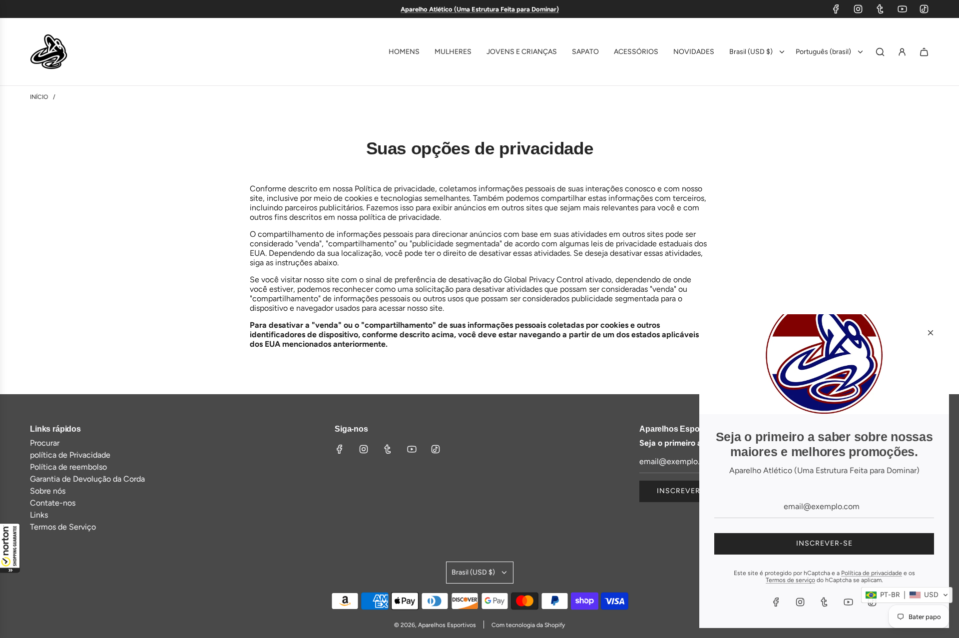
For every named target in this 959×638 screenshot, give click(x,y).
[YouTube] (902, 9)
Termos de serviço (790, 580)
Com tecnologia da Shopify (528, 625)
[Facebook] (836, 9)
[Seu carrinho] (924, 52)
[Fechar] (931, 333)
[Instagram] (858, 9)
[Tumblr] (880, 9)
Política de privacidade (871, 573)
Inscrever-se (685, 491)
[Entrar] (902, 52)
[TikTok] (924, 9)
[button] (10, 548)
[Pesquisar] (880, 52)
